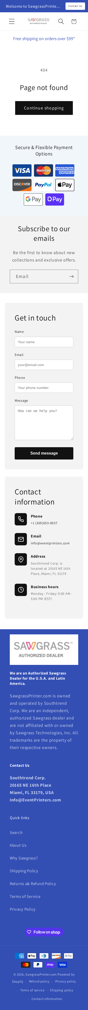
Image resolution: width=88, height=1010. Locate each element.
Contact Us (75, 6)
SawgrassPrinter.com (41, 974)
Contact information (47, 999)
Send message (44, 453)
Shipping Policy (24, 870)
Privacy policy (65, 981)
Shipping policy (61, 990)
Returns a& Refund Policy (33, 883)
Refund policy (39, 981)
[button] (11, 21)
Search (16, 832)
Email (19, 354)
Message (21, 400)
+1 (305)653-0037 (44, 523)
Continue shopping (44, 108)
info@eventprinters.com (50, 543)
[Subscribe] (71, 276)
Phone (20, 377)
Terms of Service (25, 896)
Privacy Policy (23, 909)
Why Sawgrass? (24, 858)
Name (19, 331)
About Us (18, 845)
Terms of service (32, 990)
